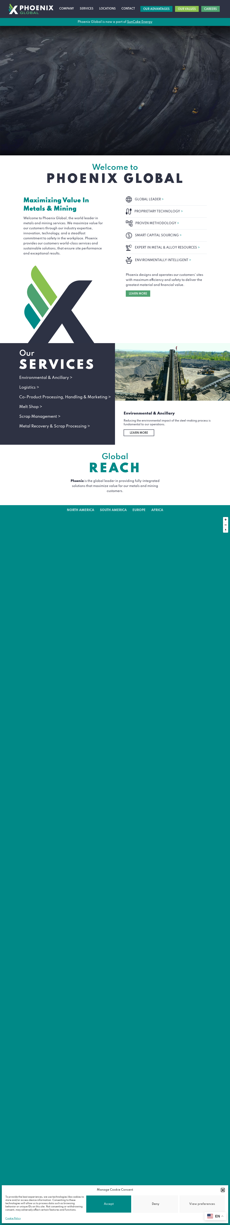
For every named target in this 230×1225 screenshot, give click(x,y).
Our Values (187, 9)
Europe (139, 510)
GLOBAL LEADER (149, 199)
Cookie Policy (13, 1218)
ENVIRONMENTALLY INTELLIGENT (163, 260)
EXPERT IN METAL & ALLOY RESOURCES (167, 247)
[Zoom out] (225, 524)
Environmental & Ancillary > (45, 378)
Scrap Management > (40, 417)
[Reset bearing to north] (225, 530)
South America (113, 510)
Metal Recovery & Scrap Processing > (54, 426)
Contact (128, 8)
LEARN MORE (138, 293)
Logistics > (29, 388)
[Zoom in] (225, 519)
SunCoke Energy (139, 22)
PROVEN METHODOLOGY (157, 223)
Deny (155, 1204)
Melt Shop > (30, 407)
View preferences (202, 1204)
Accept (109, 1204)
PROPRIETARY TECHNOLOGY (158, 211)
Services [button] (86, 8)
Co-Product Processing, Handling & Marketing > (65, 397)
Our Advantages (156, 9)
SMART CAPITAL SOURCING (158, 235)
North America (80, 510)
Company (66, 8)
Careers (210, 9)
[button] (223, 1190)
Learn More (139, 433)
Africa (157, 510)
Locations (107, 8)
